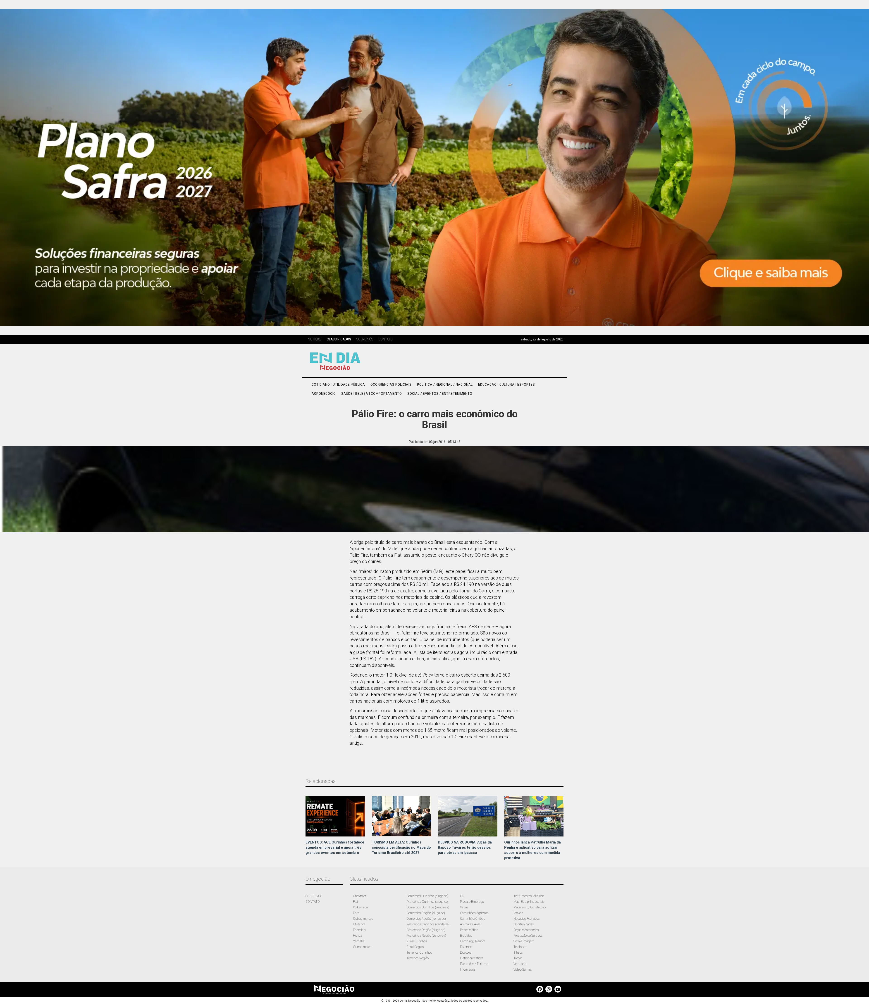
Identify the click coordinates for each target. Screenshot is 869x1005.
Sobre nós (364, 339)
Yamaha (359, 941)
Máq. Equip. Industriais (528, 901)
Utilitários (359, 924)
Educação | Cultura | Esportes (506, 384)
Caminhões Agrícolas (474, 913)
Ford (356, 913)
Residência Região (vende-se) (426, 935)
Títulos (518, 952)
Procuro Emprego (472, 901)
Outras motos (362, 947)
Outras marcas (363, 918)
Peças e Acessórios (526, 930)
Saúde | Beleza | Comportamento (371, 393)
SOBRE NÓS (314, 896)
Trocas (518, 958)
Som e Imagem (523, 941)
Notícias (314, 339)
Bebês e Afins (469, 930)
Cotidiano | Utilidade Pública (338, 384)
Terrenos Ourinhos (419, 952)
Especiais (359, 930)
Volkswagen (361, 907)
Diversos (466, 947)
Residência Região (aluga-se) (425, 930)
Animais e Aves (470, 924)
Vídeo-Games (522, 969)
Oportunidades (523, 924)
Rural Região (415, 947)
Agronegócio (324, 393)
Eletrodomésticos (471, 958)
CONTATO (313, 901)
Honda (357, 935)
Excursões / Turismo (474, 964)
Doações (466, 952)
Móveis (518, 913)
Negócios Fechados (526, 918)
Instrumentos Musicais (528, 896)
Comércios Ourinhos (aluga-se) (427, 896)
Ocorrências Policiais (391, 384)
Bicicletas (466, 935)
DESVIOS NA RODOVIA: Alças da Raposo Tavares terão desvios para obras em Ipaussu (465, 847)
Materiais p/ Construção (529, 907)
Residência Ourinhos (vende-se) (427, 924)
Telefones (520, 947)
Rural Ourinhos (416, 941)
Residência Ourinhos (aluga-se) (427, 901)
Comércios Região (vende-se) (426, 918)
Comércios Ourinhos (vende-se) (427, 907)
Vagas (464, 907)
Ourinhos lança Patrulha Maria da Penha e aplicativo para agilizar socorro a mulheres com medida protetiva (532, 850)
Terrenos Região (417, 958)
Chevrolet (359, 896)
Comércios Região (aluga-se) (425, 913)
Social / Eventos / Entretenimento (439, 393)
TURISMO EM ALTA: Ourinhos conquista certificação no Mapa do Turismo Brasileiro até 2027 (401, 847)
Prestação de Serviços (528, 935)
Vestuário (519, 964)
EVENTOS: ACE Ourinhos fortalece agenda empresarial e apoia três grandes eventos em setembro (335, 847)
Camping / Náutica (472, 941)
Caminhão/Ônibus (472, 918)
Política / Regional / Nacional (445, 384)
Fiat (355, 901)
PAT (462, 896)
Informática (467, 969)
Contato (385, 339)
